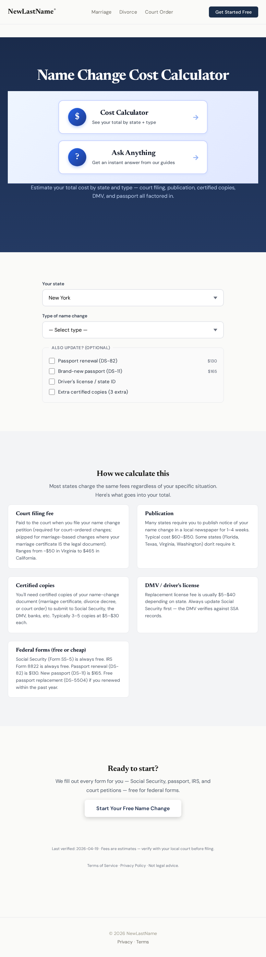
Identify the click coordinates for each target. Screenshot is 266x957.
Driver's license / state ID (86, 381)
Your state (53, 284)
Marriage (101, 12)
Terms (142, 942)
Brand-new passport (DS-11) (137, 371)
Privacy (125, 942)
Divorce (128, 12)
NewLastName (32, 12)
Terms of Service (102, 865)
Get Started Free (233, 12)
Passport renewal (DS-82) (137, 361)
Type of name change (64, 316)
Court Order (159, 12)
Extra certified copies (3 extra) (93, 392)
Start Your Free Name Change (133, 808)
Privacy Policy (133, 865)
